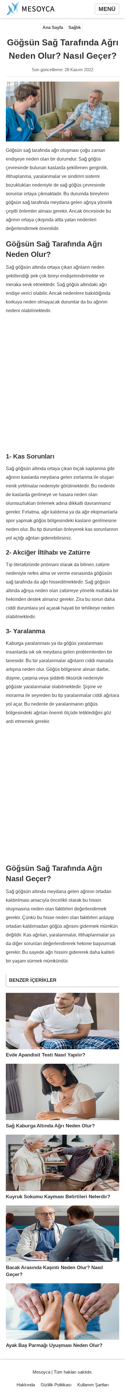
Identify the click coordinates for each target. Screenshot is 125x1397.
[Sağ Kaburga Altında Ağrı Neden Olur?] (62, 1092)
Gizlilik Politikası (56, 1384)
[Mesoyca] (30, 9)
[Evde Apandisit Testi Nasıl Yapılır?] (62, 1021)
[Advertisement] (62, 383)
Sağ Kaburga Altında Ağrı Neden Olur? (50, 1126)
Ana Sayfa (52, 27)
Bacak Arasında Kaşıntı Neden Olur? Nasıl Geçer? (54, 1271)
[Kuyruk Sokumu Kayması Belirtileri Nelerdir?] (62, 1163)
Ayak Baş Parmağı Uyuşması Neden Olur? (54, 1345)
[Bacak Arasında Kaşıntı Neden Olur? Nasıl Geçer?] (62, 1233)
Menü (107, 9)
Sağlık (74, 27)
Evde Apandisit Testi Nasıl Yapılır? (45, 1055)
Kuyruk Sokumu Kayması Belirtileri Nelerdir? (58, 1196)
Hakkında (26, 1384)
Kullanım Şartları (93, 1384)
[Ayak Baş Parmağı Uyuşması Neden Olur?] (62, 1311)
